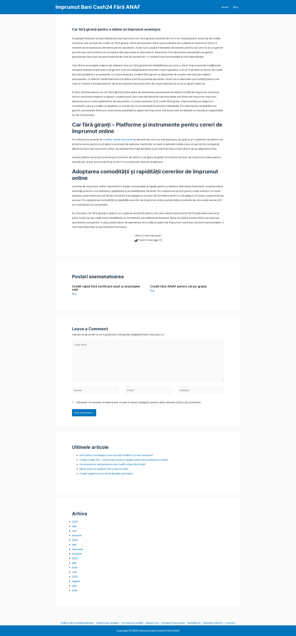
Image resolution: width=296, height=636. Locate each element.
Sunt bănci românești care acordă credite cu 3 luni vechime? (116, 455)
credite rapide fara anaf (117, 139)
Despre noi (151, 623)
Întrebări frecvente (173, 623)
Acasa (225, 7)
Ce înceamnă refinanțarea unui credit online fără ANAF (112, 464)
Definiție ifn (194, 623)
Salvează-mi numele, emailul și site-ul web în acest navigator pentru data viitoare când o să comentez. (138, 402)
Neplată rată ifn (213, 623)
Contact (230, 623)
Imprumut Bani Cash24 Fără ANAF (98, 7)
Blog (235, 7)
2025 (75, 521)
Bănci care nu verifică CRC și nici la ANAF (103, 469)
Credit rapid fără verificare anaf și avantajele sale (106, 288)
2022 (75, 577)
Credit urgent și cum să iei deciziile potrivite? (106, 473)
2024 (75, 540)
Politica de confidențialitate (77, 623)
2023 (75, 558)
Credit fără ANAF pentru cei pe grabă (178, 286)
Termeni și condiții (132, 623)
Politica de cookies (107, 623)
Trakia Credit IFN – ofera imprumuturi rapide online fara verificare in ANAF (123, 460)
